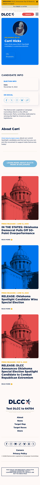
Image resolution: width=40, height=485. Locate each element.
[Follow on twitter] (11, 100)
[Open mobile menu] (37, 14)
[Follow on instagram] (17, 100)
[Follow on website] (27, 100)
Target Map (20, 424)
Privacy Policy (20, 453)
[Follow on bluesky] (22, 100)
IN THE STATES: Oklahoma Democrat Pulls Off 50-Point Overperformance (19, 230)
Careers (20, 450)
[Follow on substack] (29, 444)
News (20, 421)
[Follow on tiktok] (20, 444)
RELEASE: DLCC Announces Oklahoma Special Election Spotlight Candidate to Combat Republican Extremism (19, 371)
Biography (10, 56)
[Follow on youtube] (15, 444)
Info (7, 54)
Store (20, 431)
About (20, 417)
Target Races (20, 427)
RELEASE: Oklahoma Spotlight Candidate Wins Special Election (19, 299)
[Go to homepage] (20, 402)
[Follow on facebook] (6, 100)
